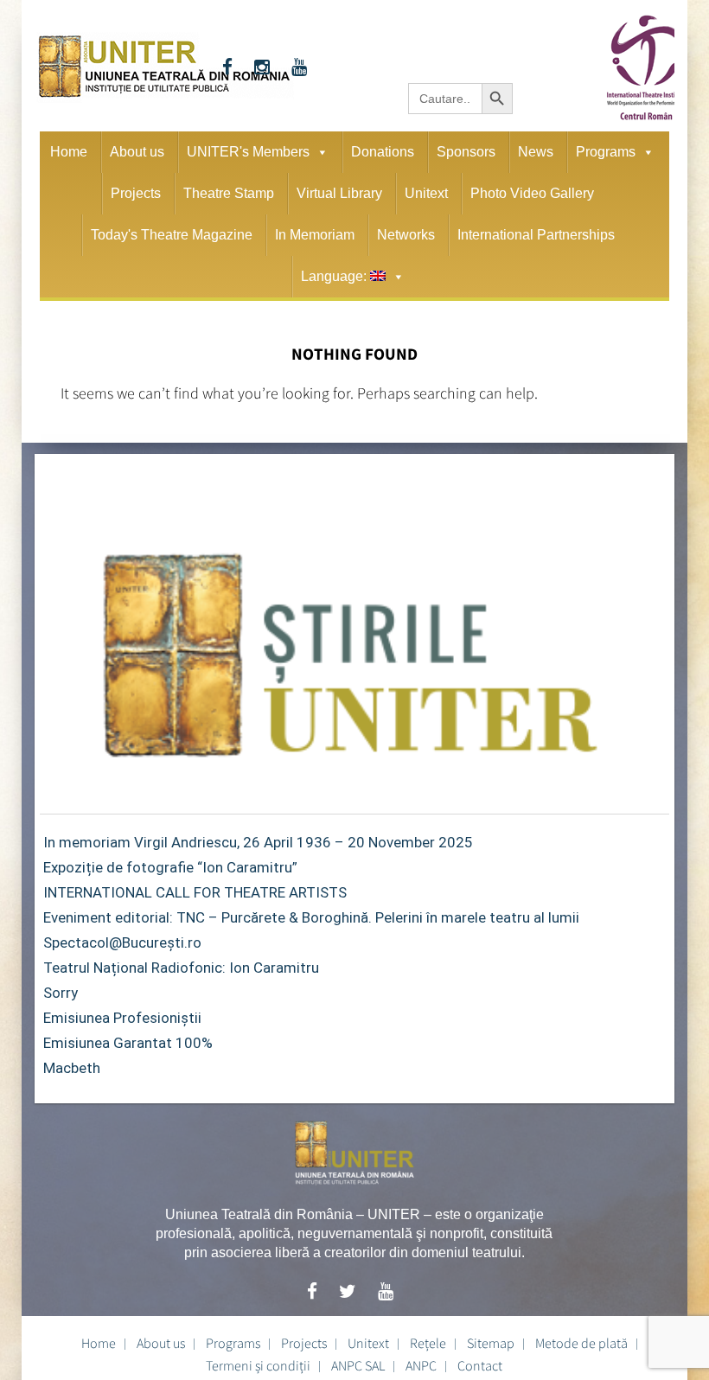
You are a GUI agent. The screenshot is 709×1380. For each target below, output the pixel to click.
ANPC (421, 1365)
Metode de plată (581, 1342)
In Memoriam (314, 234)
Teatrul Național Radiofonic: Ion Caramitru (181, 967)
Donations (382, 151)
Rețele (428, 1342)
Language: (335, 276)
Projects (136, 193)
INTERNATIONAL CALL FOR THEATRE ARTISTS (195, 892)
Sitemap (490, 1342)
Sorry (60, 992)
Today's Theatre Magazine (171, 234)
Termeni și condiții (258, 1365)
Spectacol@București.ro (122, 942)
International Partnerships (536, 234)
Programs (606, 151)
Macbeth (71, 1068)
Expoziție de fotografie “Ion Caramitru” (170, 867)
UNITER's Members (248, 151)
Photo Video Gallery (532, 193)
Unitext (426, 193)
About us (137, 151)
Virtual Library (339, 193)
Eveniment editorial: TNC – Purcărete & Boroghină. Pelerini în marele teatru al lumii (311, 917)
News (535, 151)
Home (68, 151)
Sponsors (466, 151)
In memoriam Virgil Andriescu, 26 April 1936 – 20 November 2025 (258, 842)
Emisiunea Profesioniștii (122, 1017)
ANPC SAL (358, 1365)
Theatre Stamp (228, 193)
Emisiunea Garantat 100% (128, 1042)
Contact (479, 1365)
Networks (406, 234)
